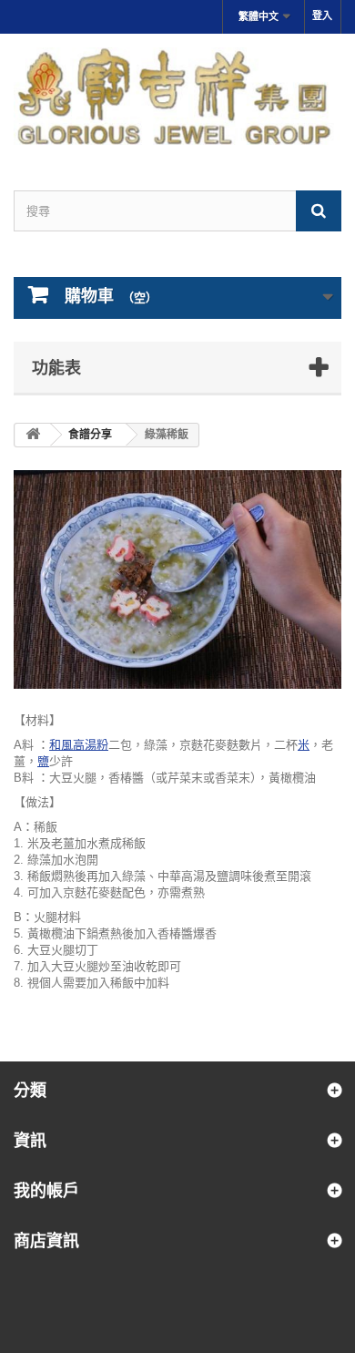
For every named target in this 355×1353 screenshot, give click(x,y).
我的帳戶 (46, 1190)
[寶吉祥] (177, 96)
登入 (322, 15)
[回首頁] (32, 435)
